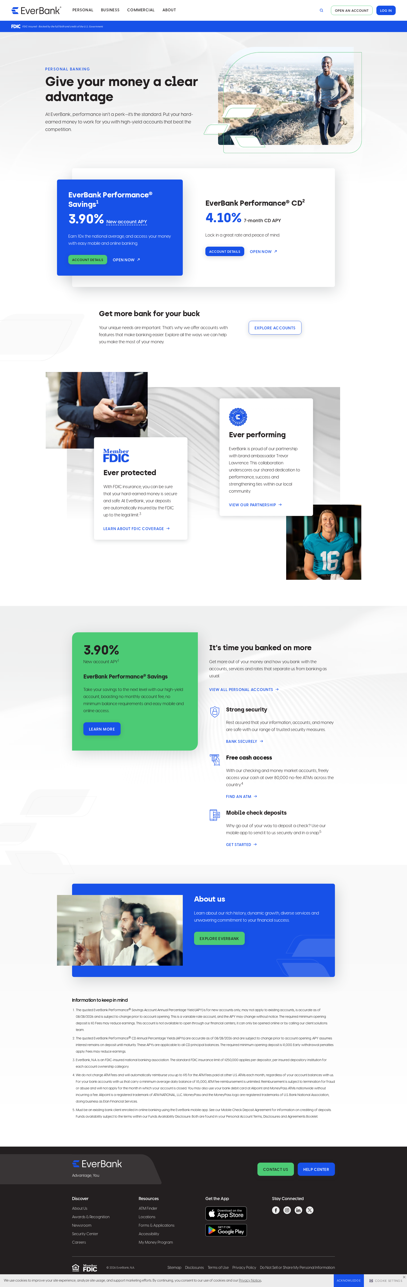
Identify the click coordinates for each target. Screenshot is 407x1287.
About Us (79, 1209)
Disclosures (194, 1268)
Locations (147, 1217)
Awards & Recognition (91, 1217)
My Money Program (156, 1243)
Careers (79, 1243)
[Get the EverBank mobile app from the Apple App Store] (226, 1213)
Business (110, 10)
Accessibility (149, 1234)
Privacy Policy (244, 1268)
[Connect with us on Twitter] (309, 1210)
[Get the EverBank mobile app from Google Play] (226, 1230)
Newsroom (81, 1226)
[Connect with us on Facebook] (276, 1210)
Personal (83, 10)
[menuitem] (83, 10)
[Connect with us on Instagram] (287, 1210)
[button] (404, 1277)
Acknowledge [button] (349, 1280)
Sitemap (174, 1268)
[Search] (320, 10)
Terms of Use (218, 1268)
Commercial (141, 10)
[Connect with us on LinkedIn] (298, 1210)
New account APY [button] (126, 222)
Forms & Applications (157, 1226)
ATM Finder (148, 1209)
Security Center (85, 1234)
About (169, 10)
